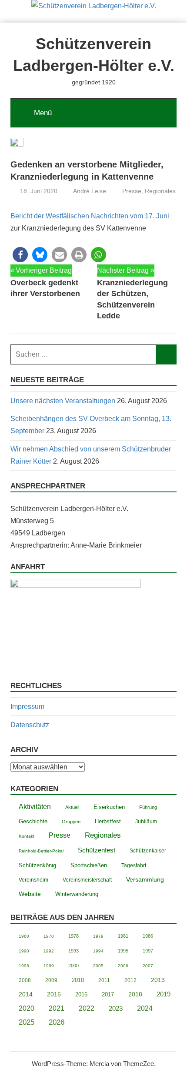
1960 (24, 936)
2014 (26, 994)
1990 (24, 951)
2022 (86, 1008)
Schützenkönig (37, 865)
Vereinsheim (33, 879)
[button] (20, 254)
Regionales (160, 190)
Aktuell (72, 807)
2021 (56, 1008)
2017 (108, 994)
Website (30, 894)
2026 (56, 1022)
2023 (116, 1008)
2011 (104, 980)
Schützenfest (96, 850)
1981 (123, 936)
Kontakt (26, 836)
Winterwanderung (76, 894)
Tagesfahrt (133, 865)
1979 (98, 936)
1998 (24, 965)
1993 (73, 950)
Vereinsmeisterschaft (87, 879)
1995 (123, 950)
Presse (131, 190)
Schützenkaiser (148, 850)
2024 (145, 1008)
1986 (148, 936)
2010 (78, 980)
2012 (130, 980)
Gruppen (71, 821)
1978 (73, 936)
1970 (48, 936)
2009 (51, 980)
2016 (81, 994)
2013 (158, 980)
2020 (26, 1008)
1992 (48, 951)
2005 (98, 965)
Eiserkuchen (109, 807)
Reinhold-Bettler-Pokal (41, 851)
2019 (163, 994)
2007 (148, 965)
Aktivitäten (35, 806)
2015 (54, 994)
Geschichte (33, 821)
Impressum (27, 706)
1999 (48, 965)
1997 (148, 950)
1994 (98, 951)
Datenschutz (29, 724)
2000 (73, 965)
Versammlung (145, 879)
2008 (25, 980)
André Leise (89, 190)
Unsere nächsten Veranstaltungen (62, 400)
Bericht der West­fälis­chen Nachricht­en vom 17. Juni (89, 216)
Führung (148, 807)
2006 (123, 965)
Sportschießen (88, 865)
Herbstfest (108, 822)
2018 (135, 994)
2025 (26, 1022)
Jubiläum (146, 822)
